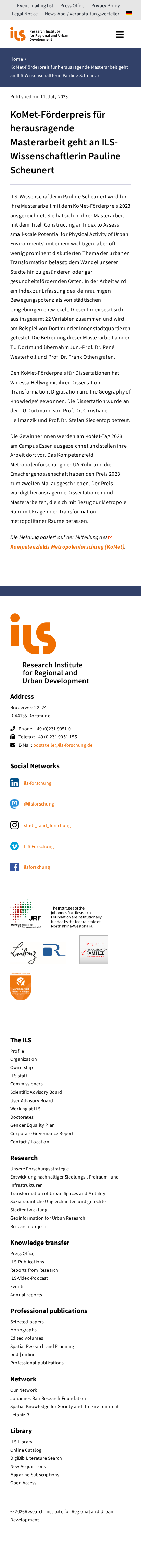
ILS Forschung (39, 846)
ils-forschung (37, 783)
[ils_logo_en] (39, 30)
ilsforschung (37, 867)
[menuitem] (129, 14)
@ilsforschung (39, 804)
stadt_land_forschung (47, 825)
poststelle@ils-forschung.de (62, 745)
